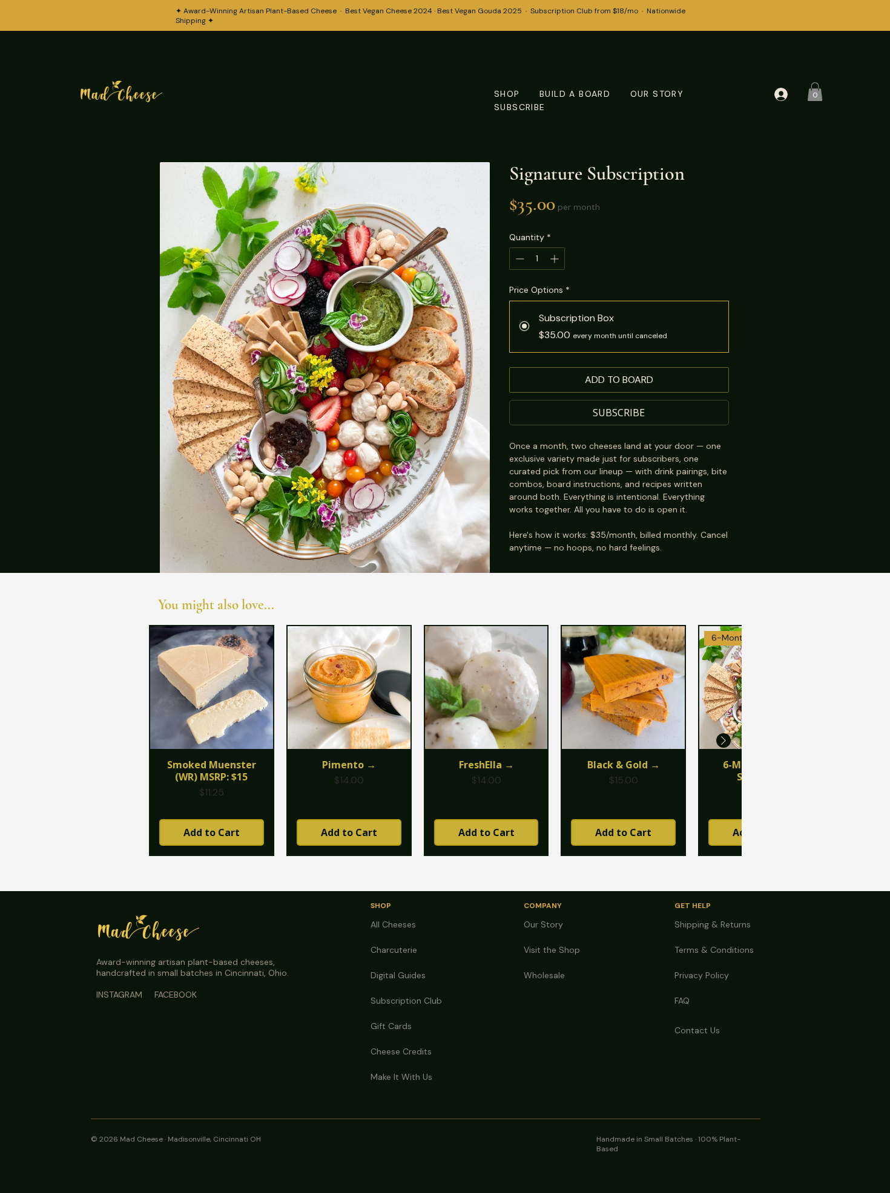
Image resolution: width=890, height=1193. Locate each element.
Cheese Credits (401, 1051)
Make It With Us (401, 1076)
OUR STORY (657, 93)
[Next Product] (723, 740)
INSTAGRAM (119, 994)
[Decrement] (518, 258)
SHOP (507, 93)
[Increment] (555, 258)
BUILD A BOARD (574, 93)
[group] (445, 740)
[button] (815, 91)
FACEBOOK (175, 994)
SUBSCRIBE (520, 107)
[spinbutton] (537, 258)
